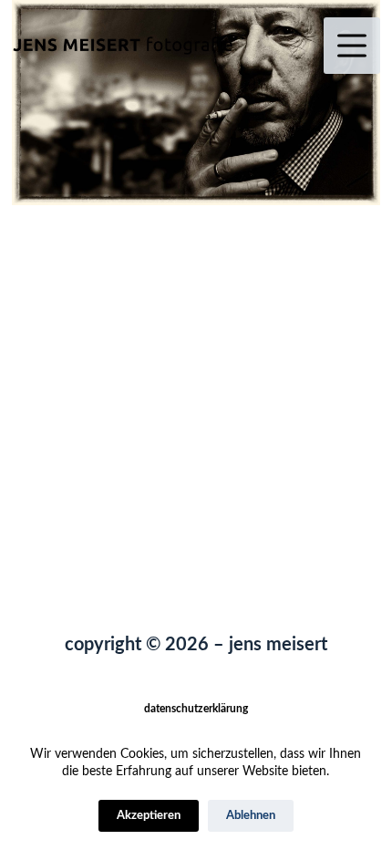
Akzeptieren (149, 816)
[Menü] (352, 45)
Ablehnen (250, 816)
